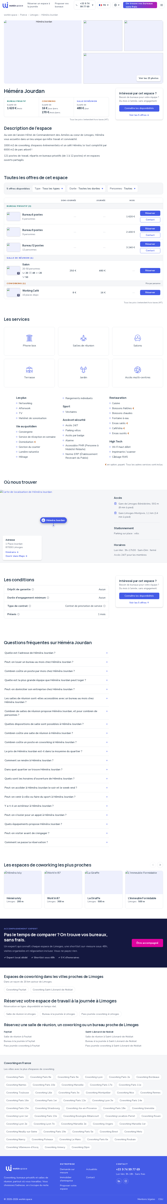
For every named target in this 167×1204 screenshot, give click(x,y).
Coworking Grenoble (143, 1108)
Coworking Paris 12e (74, 1100)
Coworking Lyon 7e (44, 1123)
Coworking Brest (109, 1131)
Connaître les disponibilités (139, 108)
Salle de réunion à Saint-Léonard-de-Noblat (109, 1036)
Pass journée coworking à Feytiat (22, 1045)
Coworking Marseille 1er (133, 1123)
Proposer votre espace (68, 1187)
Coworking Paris (15, 1077)
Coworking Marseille (73, 1084)
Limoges (34, 14)
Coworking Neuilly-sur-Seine (21, 1131)
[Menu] (161, 5)
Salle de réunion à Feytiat (18, 1036)
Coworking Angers (103, 1123)
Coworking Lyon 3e (102, 1100)
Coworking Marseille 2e (73, 1123)
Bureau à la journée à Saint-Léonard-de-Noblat (111, 1041)
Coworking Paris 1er (46, 1100)
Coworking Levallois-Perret (120, 1116)
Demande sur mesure (67, 1171)
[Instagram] (126, 1181)
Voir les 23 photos (148, 78)
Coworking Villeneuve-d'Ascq (22, 1147)
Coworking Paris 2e (119, 1077)
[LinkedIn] (119, 1181)
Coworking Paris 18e (114, 1108)
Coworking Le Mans (70, 1139)
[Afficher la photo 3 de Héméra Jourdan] (143, 35)
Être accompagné (147, 943)
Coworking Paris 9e (68, 1077)
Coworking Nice (125, 1092)
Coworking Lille (43, 1092)
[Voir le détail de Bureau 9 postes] (13, 231)
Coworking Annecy (55, 1147)
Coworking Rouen (151, 1116)
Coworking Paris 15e (17, 1108)
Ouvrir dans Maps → (16, 556)
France (23, 14)
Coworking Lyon (94, 1077)
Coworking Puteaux (42, 1139)
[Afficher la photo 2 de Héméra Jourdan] (103, 35)
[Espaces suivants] (160, 865)
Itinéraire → (12, 552)
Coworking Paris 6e (97, 1139)
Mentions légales (146, 1199)
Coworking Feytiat (16, 989)
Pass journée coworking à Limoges (100, 1014)
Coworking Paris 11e (130, 1084)
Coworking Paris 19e (55, 1131)
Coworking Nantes (16, 1084)
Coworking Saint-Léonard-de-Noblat (53, 989)
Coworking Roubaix (125, 1139)
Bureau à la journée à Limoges (58, 1014)
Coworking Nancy (15, 1139)
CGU (160, 1199)
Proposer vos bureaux (62, 5)
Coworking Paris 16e (17, 1100)
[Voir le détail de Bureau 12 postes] (13, 247)
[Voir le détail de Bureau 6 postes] (13, 216)
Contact (150, 219)
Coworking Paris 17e (101, 1084)
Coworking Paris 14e (131, 1100)
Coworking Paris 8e (40, 1077)
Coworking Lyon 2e (16, 1123)
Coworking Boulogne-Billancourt (81, 1116)
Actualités (91, 1169)
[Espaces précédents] (153, 865)
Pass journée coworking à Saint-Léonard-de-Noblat (113, 1045)
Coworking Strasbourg (47, 1108)
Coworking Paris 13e (46, 1116)
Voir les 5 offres (139, 115)
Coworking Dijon (81, 1147)
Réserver (150, 213)
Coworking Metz (133, 1131)
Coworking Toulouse (17, 1092)
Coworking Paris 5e (82, 1131)
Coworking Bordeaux (148, 1077)
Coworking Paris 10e (44, 1084)
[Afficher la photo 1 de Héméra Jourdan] (43, 52)
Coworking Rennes (150, 1092)
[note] (33, 589)
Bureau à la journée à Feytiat (19, 1041)
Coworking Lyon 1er (17, 1116)
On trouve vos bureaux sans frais (139, 5)
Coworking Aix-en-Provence (81, 1108)
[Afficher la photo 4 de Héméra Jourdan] (123, 68)
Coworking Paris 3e (69, 1092)
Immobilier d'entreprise (66, 1179)
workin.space (10, 14)
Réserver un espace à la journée (39, 5)
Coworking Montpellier (98, 1092)
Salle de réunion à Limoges (21, 1014)
